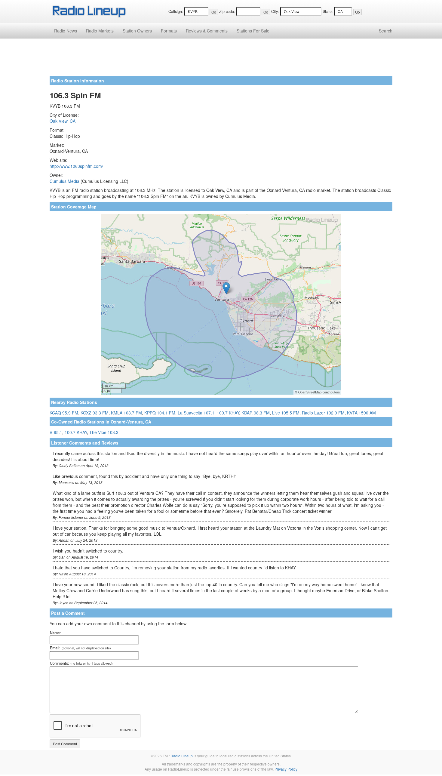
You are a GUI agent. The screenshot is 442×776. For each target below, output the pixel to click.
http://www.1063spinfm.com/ (76, 166)
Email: (80, 648)
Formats (169, 31)
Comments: (81, 663)
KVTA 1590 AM (361, 413)
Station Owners (137, 31)
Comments (207, 31)
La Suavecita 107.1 (196, 413)
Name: (55, 633)
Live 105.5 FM (285, 413)
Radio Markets (100, 31)
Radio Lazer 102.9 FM (323, 413)
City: (275, 11)
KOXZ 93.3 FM (95, 413)
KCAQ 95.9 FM (64, 413)
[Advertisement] (221, 59)
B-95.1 (56, 432)
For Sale (253, 31)
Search (385, 31)
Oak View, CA (62, 121)
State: (328, 11)
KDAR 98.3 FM (255, 413)
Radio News (65, 31)
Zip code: (227, 11)
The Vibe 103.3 (103, 432)
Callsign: (175, 11)
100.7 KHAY (228, 413)
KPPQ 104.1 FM (159, 413)
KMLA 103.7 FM (126, 413)
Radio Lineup (181, 755)
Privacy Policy (286, 768)
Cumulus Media (64, 181)
